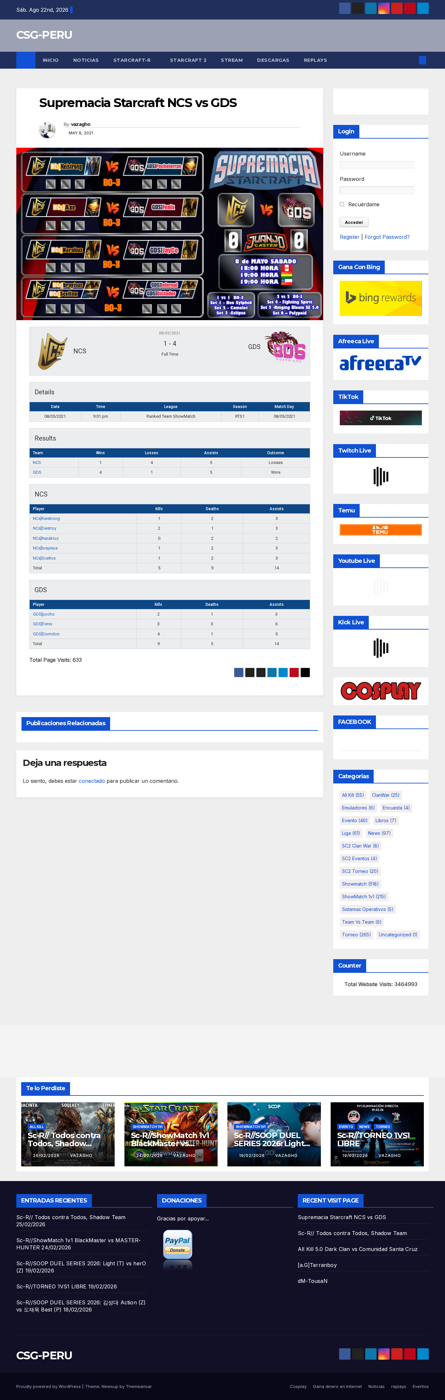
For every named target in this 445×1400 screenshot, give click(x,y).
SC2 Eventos (359, 858)
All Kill (353, 795)
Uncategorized (398, 934)
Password (352, 179)
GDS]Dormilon (46, 634)
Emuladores (358, 807)
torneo (356, 934)
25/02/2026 (47, 1155)
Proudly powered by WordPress (49, 1386)
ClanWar (386, 795)
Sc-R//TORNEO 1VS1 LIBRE (373, 1139)
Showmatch (360, 884)
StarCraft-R (132, 60)
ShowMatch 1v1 (364, 896)
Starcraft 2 (188, 60)
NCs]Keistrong (46, 518)
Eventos (421, 1386)
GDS (37, 472)
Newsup (110, 1386)
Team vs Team (362, 922)
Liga (351, 833)
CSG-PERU (44, 35)
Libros (386, 820)
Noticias (86, 60)
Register (350, 237)
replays (315, 60)
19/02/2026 (252, 1155)
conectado (92, 781)
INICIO (51, 60)
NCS (37, 462)
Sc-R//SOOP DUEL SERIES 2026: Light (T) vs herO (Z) (269, 1143)
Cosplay (298, 1386)
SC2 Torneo (360, 871)
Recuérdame (363, 204)
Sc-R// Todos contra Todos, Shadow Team (64, 1143)
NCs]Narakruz (46, 538)
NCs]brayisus (45, 548)
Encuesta (396, 807)
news (379, 833)
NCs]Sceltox (44, 558)
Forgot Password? (387, 237)
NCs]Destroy (44, 528)
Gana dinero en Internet (337, 1386)
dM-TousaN (313, 1281)
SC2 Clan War (360, 846)
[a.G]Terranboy (317, 1265)
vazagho (81, 124)
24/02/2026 (150, 1155)
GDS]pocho (44, 614)
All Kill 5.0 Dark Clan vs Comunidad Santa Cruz (358, 1249)
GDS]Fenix (42, 623)
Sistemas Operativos (368, 909)
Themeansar (138, 1386)
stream (232, 60)
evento (355, 820)
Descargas (273, 60)
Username (353, 153)
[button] (412, 60)
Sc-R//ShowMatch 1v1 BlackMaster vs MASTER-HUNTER (170, 1143)
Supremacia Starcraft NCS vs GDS (342, 1217)
